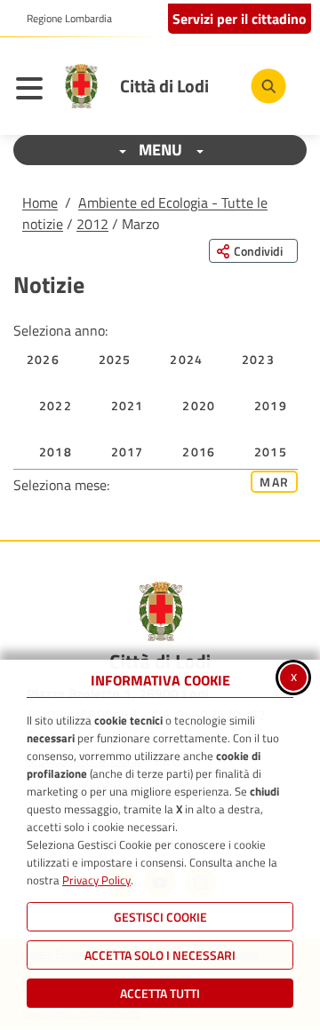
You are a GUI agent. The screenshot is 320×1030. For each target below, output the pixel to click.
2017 (127, 451)
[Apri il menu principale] (34, 90)
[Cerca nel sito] (268, 86)
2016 (198, 451)
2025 (115, 359)
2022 (55, 405)
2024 (186, 359)
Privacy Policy (96, 880)
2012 (92, 223)
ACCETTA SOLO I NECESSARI (160, 955)
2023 (258, 359)
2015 (270, 451)
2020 (198, 405)
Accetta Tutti (160, 993)
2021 (127, 405)
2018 (55, 451)
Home (40, 202)
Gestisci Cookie (160, 916)
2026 (43, 359)
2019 (270, 405)
